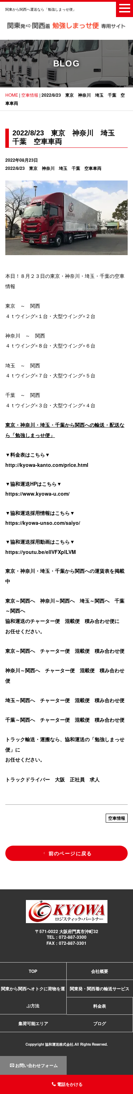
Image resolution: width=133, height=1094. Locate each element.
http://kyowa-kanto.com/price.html (46, 464)
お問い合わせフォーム (36, 1065)
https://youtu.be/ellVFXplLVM (40, 551)
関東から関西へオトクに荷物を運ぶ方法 (33, 997)
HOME (11, 95)
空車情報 (29, 95)
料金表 (99, 1006)
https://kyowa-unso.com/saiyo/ (42, 522)
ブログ (99, 1023)
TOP (33, 971)
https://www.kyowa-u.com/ (37, 493)
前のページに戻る (70, 853)
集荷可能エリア (33, 1023)
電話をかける (70, 1084)
